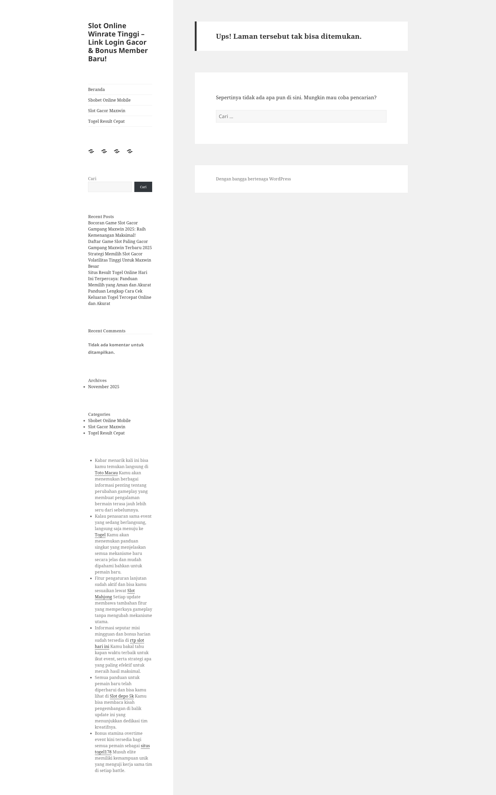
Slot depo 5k (122, 696)
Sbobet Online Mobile (109, 100)
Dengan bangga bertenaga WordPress (253, 179)
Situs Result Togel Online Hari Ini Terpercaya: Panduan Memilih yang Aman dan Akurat (119, 279)
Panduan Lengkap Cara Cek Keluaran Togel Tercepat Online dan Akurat (119, 297)
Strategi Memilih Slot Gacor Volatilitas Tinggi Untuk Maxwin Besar (119, 260)
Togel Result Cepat (106, 121)
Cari (92, 178)
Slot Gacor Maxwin (106, 110)
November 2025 (103, 386)
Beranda (96, 89)
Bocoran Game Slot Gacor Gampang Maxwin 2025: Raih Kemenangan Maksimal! (117, 229)
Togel (100, 535)
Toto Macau (106, 473)
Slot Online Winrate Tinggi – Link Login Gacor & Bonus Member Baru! (118, 42)
